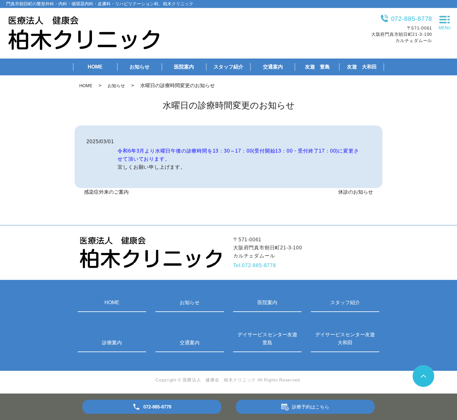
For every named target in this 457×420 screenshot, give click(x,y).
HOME (95, 66)
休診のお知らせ (355, 192)
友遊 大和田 (362, 66)
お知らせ (140, 66)
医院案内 (184, 66)
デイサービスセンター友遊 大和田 (347, 338)
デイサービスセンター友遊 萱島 (270, 338)
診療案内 (112, 342)
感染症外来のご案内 (106, 192)
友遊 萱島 (317, 66)
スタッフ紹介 (228, 66)
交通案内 (273, 66)
